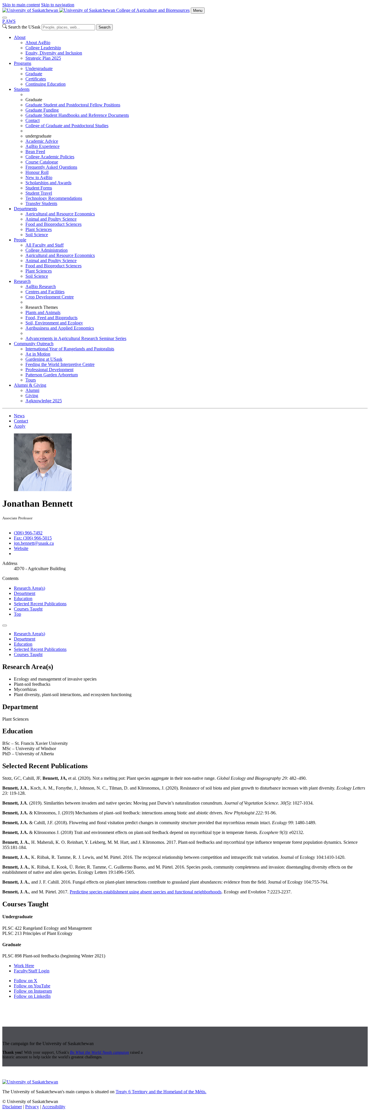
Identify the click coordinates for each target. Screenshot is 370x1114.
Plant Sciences (38, 229)
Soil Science (36, 234)
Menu (197, 10)
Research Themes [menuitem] (41, 307)
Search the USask (24, 27)
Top (17, 614)
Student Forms (38, 187)
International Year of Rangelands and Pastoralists (69, 348)
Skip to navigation (57, 4)
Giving (31, 395)
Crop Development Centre (49, 296)
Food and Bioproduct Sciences (53, 224)
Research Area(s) (29, 588)
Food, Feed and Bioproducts (51, 317)
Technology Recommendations (53, 198)
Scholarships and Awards (48, 182)
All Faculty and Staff (44, 245)
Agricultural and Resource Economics (60, 213)
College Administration (46, 250)
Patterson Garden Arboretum (51, 374)
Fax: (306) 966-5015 (33, 538)
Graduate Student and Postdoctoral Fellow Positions (72, 104)
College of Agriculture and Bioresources (153, 10)
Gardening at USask (43, 359)
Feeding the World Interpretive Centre (60, 364)
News (19, 415)
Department (24, 593)
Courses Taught (28, 608)
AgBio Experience (42, 146)
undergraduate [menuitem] (38, 136)
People (20, 239)
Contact (32, 120)
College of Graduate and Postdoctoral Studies (66, 125)
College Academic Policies (49, 156)
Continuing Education (45, 84)
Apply (19, 426)
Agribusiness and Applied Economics (59, 328)
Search (104, 27)
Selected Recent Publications (40, 603)
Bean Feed (35, 151)
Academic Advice (41, 141)
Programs (22, 63)
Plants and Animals (42, 312)
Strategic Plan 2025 (43, 58)
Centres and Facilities (44, 291)
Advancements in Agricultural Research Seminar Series (75, 338)
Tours (30, 379)
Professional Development (49, 369)
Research (22, 281)
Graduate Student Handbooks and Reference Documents (77, 115)
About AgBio (37, 42)
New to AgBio (38, 177)
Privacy (32, 1106)
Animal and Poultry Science (51, 219)
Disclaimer (12, 1106)
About (19, 37)
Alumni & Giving (30, 385)
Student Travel (38, 193)
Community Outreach (33, 343)
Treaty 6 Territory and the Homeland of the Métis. (161, 1091)
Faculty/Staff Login (31, 970)
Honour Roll (37, 172)
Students (21, 89)
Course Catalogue (41, 161)
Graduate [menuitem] (33, 99)
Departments (25, 208)
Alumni (32, 390)
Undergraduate (39, 68)
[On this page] (4, 625)
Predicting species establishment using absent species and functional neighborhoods (145, 891)
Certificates (35, 78)
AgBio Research (40, 286)
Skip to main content (21, 4)
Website (21, 548)
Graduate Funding (42, 110)
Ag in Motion (37, 354)
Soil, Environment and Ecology (54, 322)
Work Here (24, 965)
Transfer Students (41, 203)
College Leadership (43, 47)
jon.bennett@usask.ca (34, 543)
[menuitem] (191, 48)
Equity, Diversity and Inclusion (53, 52)
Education (23, 598)
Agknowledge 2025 (43, 400)
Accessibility (53, 1106)
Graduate (33, 73)
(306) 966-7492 (28, 532)
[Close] (4, 17)
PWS (9, 21)
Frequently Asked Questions (51, 167)
